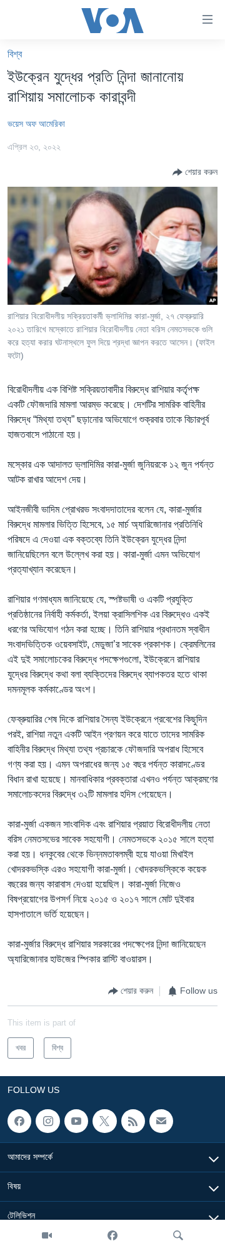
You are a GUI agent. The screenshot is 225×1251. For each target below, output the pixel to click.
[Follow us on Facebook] (19, 1121)
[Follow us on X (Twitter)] (104, 1121)
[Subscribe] (161, 1121)
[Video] (47, 1235)
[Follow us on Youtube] (76, 1121)
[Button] (195, 172)
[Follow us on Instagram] (47, 1121)
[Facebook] (112, 1235)
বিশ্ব (15, 54)
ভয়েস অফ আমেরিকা (36, 124)
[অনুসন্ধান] (178, 1235)
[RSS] (133, 1121)
